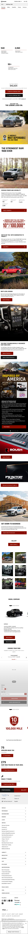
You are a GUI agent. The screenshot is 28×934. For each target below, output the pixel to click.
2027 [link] (2, 4)
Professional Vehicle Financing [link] (8, 879)
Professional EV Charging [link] (7, 881)
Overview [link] (3, 7)
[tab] (10, 605)
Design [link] (19, 7)
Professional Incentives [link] (7, 875)
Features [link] (25, 7)
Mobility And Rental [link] (6, 848)
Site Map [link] (3, 798)
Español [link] (16, 801)
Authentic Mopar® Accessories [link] (8, 833)
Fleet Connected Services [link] (7, 877)
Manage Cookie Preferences (13, 931)
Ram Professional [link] (5, 869)
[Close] (25, 923)
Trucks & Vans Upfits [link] (6, 871)
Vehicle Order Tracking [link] (6, 844)
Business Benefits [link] (5, 873)
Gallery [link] (8, 7)
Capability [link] (14, 7)
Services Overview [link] (5, 825)
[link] (3, 1)
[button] (18, 1)
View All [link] (13, 659)
